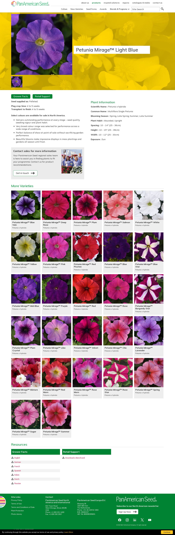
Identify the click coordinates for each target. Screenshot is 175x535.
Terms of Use (16, 504)
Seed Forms (91, 9)
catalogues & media (141, 3)
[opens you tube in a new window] (150, 520)
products (96, 3)
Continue (167, 532)
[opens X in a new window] (143, 520)
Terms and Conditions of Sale (23, 507)
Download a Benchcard (75, 458)
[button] (120, 9)
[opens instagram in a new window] (128, 520)
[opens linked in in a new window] (135, 520)
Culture (64, 9)
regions (126, 3)
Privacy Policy (16, 500)
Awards (103, 9)
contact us (157, 3)
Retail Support (42, 96)
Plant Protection (17, 511)
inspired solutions (112, 3)
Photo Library (16, 514)
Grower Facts (20, 96)
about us (85, 3)
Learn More (68, 532)
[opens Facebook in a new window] (120, 520)
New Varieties (76, 9)
